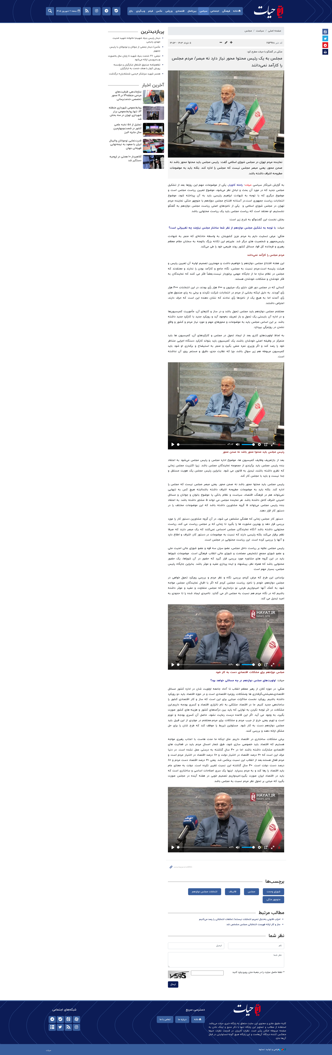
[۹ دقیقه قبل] (153, 130)
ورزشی (169, 11)
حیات (268, 11)
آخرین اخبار (153, 85)
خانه (235, 11)
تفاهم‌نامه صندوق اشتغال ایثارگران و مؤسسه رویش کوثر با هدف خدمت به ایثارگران (137, 66)
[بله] (60, 1019)
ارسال (173, 984)
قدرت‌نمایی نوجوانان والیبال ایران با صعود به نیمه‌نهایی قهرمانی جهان (125, 144)
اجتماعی (214, 11)
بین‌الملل (192, 11)
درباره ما (182, 1019)
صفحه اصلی (274, 31)
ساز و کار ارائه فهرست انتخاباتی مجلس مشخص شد (253, 924)
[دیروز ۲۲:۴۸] (153, 162)
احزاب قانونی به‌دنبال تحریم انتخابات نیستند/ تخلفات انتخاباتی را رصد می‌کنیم (239, 919)
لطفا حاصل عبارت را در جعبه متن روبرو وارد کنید (258, 972)
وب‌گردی (140, 11)
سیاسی (203, 11)
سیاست (260, 31)
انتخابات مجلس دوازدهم (204, 891)
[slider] (201, 444)
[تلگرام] (52, 1019)
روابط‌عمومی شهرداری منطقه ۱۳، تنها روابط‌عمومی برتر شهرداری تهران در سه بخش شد (125, 113)
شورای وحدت (273, 891)
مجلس (248, 31)
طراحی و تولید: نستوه (269, 1049)
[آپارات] (76, 1019)
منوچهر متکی (273, 899)
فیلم (150, 11)
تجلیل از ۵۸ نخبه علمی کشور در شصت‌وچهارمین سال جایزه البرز (127, 128)
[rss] (68, 1027)
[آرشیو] (52, 1027)
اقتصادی (180, 11)
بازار (131, 11)
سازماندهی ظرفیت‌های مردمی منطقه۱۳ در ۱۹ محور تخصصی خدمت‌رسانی (126, 95)
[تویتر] (60, 1027)
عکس (159, 11)
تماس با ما (165, 1019)
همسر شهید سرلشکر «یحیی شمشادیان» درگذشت (134, 74)
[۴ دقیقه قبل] (153, 97)
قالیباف (232, 891)
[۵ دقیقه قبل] (153, 113)
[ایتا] (68, 1019)
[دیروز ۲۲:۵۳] (153, 146)
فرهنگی (226, 11)
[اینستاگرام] (76, 1027)
